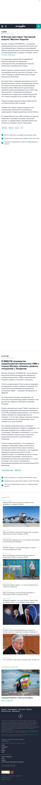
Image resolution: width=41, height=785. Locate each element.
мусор (17, 128)
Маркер (3, 750)
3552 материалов (7, 701)
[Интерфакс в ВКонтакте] (8, 765)
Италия (4, 128)
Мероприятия (16, 711)
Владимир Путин (7, 241)
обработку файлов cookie (32, 732)
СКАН (2, 758)
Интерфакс (21, 26)
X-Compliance (4, 747)
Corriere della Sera (8, 55)
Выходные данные (6, 777)
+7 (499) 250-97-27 (18, 735)
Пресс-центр (21, 709)
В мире (4, 32)
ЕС (22, 128)
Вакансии (29, 709)
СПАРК (3, 745)
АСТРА (2, 752)
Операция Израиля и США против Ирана (17, 698)
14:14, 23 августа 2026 (7, 358)
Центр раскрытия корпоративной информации (12, 762)
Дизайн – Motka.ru (6, 779)
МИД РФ (18, 470)
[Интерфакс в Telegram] (5, 765)
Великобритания (7, 470)
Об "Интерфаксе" (12, 709)
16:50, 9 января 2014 (7, 33)
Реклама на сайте (6, 711)
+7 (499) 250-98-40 (5, 735)
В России (5, 155)
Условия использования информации (11, 776)
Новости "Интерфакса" (6, 756)
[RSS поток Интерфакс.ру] (11, 765)
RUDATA (3, 760)
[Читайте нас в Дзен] (2, 765)
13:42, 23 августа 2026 (7, 157)
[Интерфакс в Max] (14, 765)
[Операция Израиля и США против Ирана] (20, 695)
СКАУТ (3, 748)
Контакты (4, 709)
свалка (11, 128)
